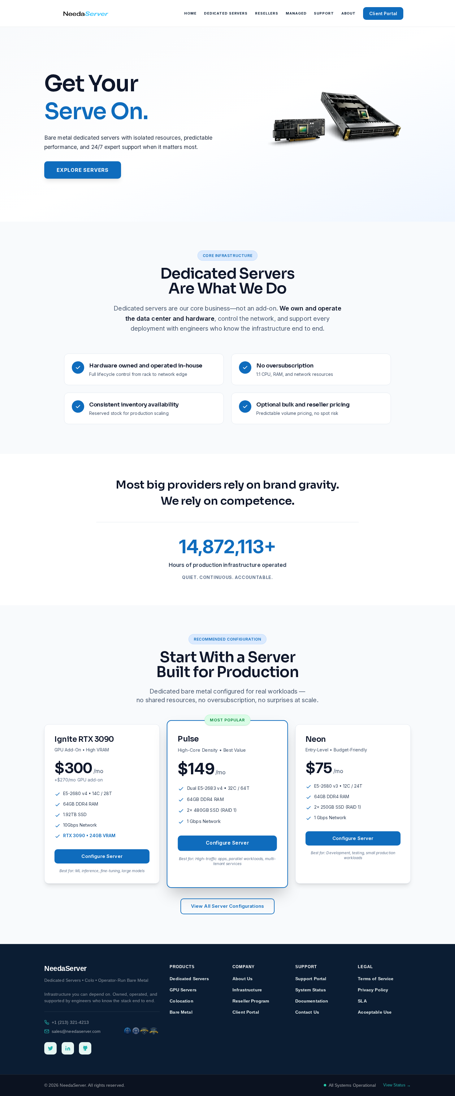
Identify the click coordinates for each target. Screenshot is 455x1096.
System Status (310, 989)
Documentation (311, 1000)
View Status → (397, 1085)
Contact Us (307, 1012)
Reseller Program (250, 1000)
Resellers (266, 13)
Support (324, 13)
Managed (296, 13)
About (348, 13)
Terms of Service (375, 978)
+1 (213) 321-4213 (70, 1022)
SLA (362, 1000)
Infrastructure (247, 989)
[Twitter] (50, 1048)
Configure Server (101, 856)
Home (190, 13)
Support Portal (311, 978)
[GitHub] (85, 1048)
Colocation (181, 1000)
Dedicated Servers (226, 13)
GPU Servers (183, 989)
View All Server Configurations (227, 906)
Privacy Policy (373, 989)
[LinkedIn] (68, 1048)
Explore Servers (83, 170)
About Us (242, 978)
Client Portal (383, 13)
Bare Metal (181, 1012)
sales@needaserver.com (76, 1031)
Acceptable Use (375, 1012)
